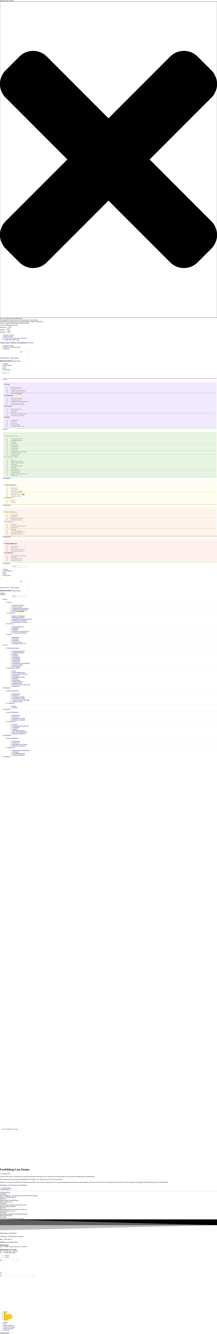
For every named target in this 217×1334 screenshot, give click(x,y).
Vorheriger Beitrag (6, 1188)
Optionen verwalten (8, 335)
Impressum (6, 348)
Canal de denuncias (8, 1315)
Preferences (13, 342)
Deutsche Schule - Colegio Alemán (9, 358)
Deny (7, 342)
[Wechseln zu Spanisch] (6, 373)
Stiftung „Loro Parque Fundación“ (41, 1179)
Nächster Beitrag (5, 1189)
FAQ (5, 1313)
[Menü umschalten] (110, 545)
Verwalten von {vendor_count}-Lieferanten (15, 338)
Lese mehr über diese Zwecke (11, 339)
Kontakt (5, 1312)
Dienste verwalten (8, 336)
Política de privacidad (8, 1316)
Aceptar (2, 342)
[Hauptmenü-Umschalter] (2, 594)
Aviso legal (6, 1319)
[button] (108, 160)
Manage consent (5, 1333)
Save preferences (22, 342)
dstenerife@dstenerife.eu (11, 1242)
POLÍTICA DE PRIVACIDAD (12, 347)
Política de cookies (8, 345)
